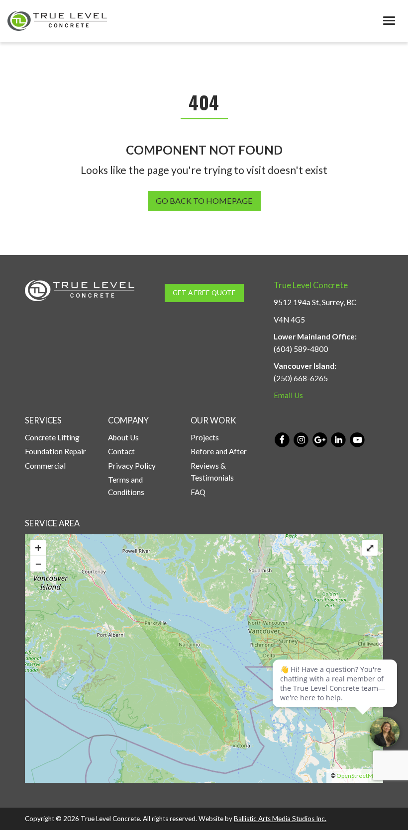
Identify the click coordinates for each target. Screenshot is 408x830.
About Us (123, 437)
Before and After (219, 451)
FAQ (198, 492)
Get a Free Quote (204, 292)
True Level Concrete (311, 285)
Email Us (288, 395)
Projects (205, 437)
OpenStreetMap (357, 775)
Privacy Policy (132, 465)
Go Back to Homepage (204, 200)
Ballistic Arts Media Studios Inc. (280, 819)
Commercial (45, 465)
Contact (121, 451)
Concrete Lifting (52, 437)
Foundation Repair (55, 451)
